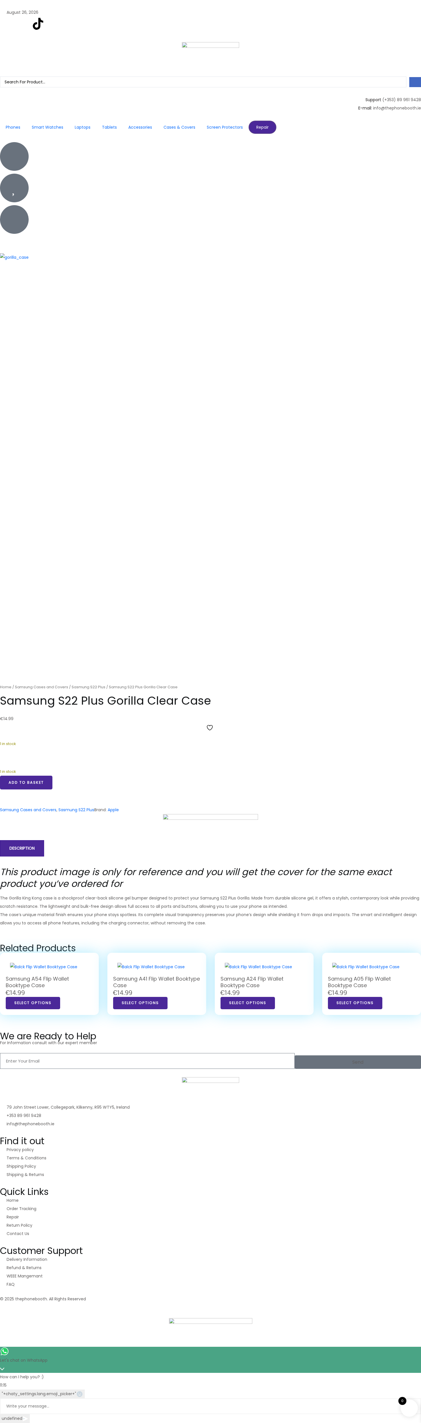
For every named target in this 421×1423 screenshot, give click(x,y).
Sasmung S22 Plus (88, 687)
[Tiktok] (38, 1308)
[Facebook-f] (7, 24)
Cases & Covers (179, 127)
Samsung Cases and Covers (41, 687)
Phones (13, 127)
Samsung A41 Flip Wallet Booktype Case (156, 982)
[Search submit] (415, 82)
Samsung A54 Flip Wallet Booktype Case (37, 982)
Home (5, 687)
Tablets (109, 127)
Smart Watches (47, 127)
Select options (33, 1002)
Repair (262, 127)
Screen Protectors (225, 127)
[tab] (22, 848)
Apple (113, 810)
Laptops (83, 127)
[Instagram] (22, 24)
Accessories (140, 127)
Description (22, 848)
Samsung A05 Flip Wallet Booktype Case (359, 982)
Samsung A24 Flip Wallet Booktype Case (252, 982)
